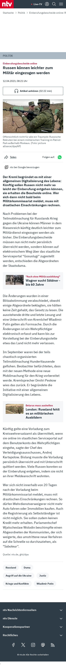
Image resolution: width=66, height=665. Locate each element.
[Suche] (54, 4)
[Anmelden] (47, 4)
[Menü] (61, 4)
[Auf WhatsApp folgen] (59, 157)
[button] (33, 123)
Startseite (8, 12)
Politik (21, 12)
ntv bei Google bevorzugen (24, 167)
